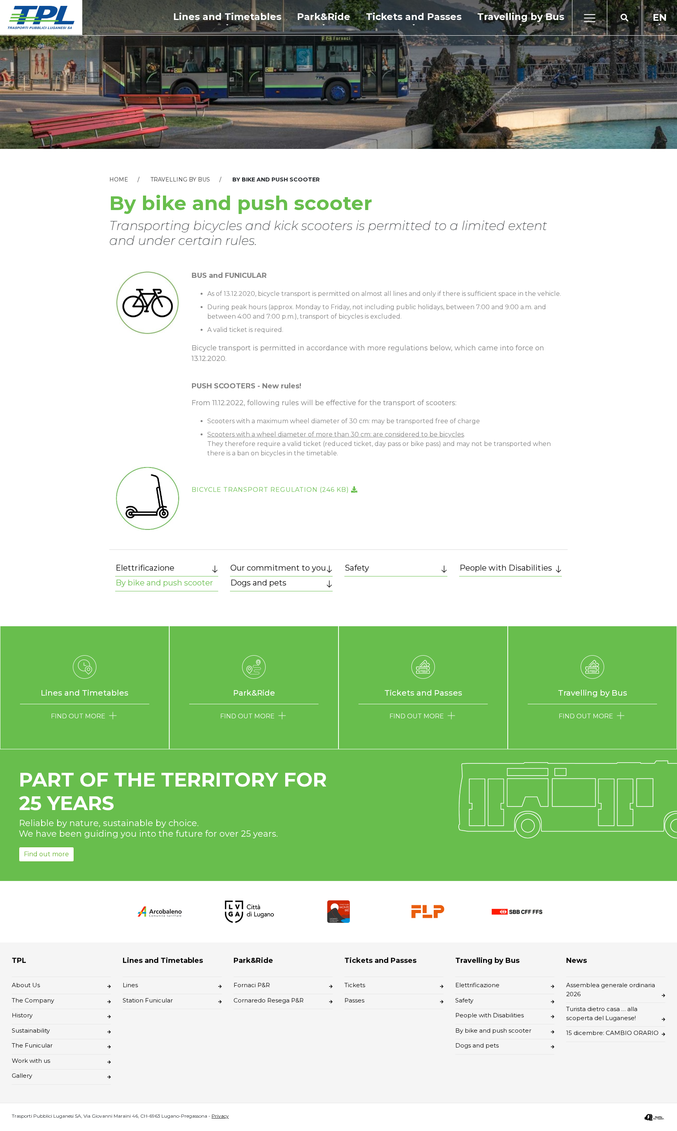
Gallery (22, 1075)
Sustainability (31, 1030)
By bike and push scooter (164, 582)
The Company (33, 1000)
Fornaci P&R (252, 985)
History (22, 1015)
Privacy (220, 1116)
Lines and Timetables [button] (227, 16)
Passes (354, 1000)
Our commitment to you (278, 568)
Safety (357, 568)
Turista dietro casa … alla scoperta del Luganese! (601, 1013)
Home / (129, 179)
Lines (130, 985)
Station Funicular (148, 1000)
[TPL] (41, 17)
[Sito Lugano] (249, 911)
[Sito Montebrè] (338, 911)
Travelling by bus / (190, 179)
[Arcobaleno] (159, 911)
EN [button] (660, 17)
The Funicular (32, 1045)
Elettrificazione (145, 568)
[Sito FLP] (427, 911)
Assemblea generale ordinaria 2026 (610, 989)
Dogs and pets (258, 582)
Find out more (46, 854)
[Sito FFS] (517, 911)
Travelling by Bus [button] (520, 16)
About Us (26, 985)
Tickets (354, 985)
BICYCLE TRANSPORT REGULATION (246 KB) (271, 489)
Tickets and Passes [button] (414, 16)
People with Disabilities (506, 568)
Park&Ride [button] (323, 16)
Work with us (31, 1060)
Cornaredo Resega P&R (269, 1000)
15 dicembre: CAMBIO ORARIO (612, 1033)
